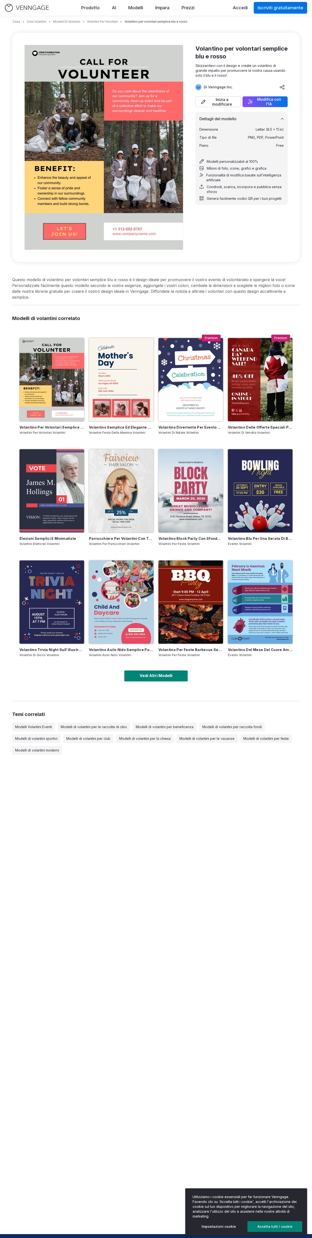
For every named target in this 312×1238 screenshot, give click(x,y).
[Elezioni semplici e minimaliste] (52, 490)
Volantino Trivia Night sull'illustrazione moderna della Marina (52, 650)
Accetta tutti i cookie (274, 1226)
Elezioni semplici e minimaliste (48, 538)
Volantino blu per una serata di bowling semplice (260, 538)
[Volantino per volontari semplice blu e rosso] (52, 379)
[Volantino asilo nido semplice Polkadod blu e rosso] (121, 602)
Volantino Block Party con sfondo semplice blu (190, 538)
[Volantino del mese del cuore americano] (260, 602)
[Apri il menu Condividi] (282, 87)
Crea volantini (36, 21)
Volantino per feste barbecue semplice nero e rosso (190, 650)
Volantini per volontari (102, 21)
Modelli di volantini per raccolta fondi (232, 727)
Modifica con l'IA (269, 101)
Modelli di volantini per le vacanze (206, 738)
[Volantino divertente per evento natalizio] (190, 379)
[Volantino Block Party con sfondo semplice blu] (190, 490)
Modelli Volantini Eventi (33, 727)
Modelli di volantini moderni (37, 750)
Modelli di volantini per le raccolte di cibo (94, 727)
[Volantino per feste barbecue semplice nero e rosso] (190, 602)
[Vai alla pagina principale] (27, 8)
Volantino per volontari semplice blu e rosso (52, 427)
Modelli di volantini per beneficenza (165, 727)
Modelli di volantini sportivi (36, 738)
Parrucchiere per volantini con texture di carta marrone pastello (121, 538)
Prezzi (188, 7)
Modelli (135, 7)
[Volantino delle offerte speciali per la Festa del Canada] (260, 379)
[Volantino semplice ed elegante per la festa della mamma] (121, 379)
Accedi (240, 7)
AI (114, 7)
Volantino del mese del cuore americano (260, 650)
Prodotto (90, 7)
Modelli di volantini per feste (266, 738)
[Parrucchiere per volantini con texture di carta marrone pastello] (121, 490)
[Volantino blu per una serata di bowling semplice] (260, 490)
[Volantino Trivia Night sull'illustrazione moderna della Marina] (52, 602)
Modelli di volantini (66, 21)
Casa (16, 21)
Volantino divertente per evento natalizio (190, 427)
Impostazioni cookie (219, 1226)
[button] (218, 101)
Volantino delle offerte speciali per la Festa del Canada (260, 427)
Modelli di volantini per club (88, 738)
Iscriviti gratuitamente (280, 7)
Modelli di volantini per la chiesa (145, 738)
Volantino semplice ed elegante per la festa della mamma (121, 427)
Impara (162, 7)
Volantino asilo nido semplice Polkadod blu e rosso (121, 650)
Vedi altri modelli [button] (156, 675)
